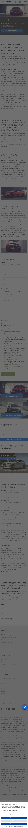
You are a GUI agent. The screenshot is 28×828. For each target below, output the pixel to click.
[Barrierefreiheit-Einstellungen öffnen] (24, 707)
